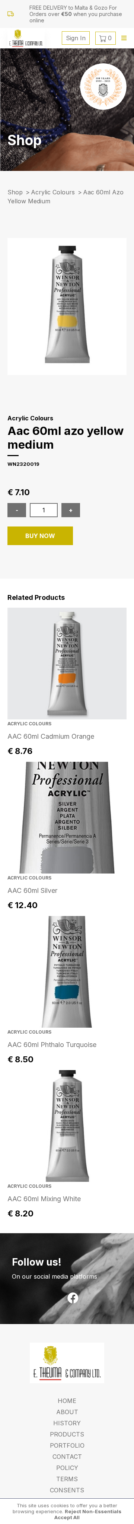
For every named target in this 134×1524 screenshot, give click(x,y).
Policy (67, 1467)
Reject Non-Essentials (93, 1511)
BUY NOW (40, 536)
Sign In (76, 38)
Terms (67, 1479)
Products (67, 1434)
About (67, 1412)
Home (67, 1400)
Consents (67, 1490)
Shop (15, 192)
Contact (67, 1456)
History (67, 1423)
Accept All (67, 1517)
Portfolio (67, 1445)
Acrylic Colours (53, 192)
